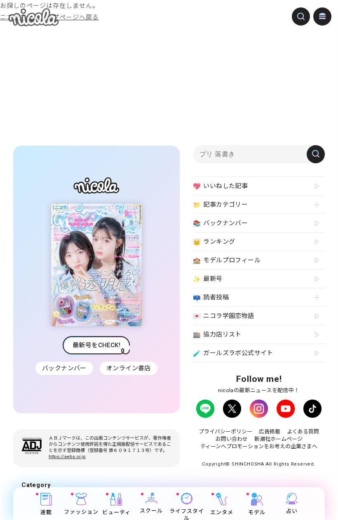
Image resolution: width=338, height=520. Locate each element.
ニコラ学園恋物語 (223, 316)
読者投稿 (211, 297)
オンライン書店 (128, 368)
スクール (151, 511)
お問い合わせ (232, 439)
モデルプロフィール (227, 260)
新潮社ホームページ (278, 439)
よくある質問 (303, 431)
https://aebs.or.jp (67, 456)
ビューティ (116, 512)
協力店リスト (217, 335)
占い (292, 511)
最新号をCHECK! (96, 345)
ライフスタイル (186, 514)
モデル (256, 512)
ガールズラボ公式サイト (233, 353)
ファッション (81, 512)
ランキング (214, 242)
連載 (46, 512)
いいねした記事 (220, 186)
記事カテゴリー (220, 205)
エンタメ (221, 512)
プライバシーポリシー (225, 431)
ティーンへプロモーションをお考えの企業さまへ (258, 446)
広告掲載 (269, 431)
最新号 (208, 279)
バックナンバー (64, 368)
